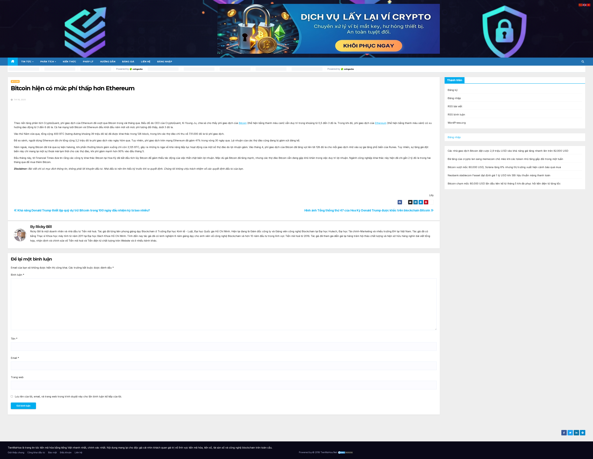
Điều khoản (65, 452)
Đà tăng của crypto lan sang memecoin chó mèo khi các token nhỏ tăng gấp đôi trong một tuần (505, 159)
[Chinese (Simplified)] (581, 4)
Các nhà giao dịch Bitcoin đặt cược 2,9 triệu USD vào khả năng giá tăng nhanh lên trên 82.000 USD (508, 150)
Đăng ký (453, 90)
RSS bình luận (456, 114)
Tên (14, 338)
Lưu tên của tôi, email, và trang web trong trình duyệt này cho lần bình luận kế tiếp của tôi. (68, 396)
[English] (585, 4)
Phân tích (47, 61)
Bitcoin (15, 81)
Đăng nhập (164, 61)
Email (15, 357)
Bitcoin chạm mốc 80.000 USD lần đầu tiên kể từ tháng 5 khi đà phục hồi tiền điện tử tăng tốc (504, 183)
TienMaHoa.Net (328, 452)
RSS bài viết (455, 106)
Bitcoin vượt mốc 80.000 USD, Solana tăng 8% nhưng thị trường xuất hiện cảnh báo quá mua (504, 167)
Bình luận (17, 274)
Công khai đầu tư (36, 452)
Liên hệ (145, 61)
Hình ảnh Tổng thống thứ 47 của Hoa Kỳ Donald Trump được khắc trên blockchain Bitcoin (367, 210)
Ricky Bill (44, 226)
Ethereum (380, 123)
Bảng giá (128, 61)
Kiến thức (69, 61)
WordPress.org (457, 122)
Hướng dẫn (108, 61)
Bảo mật (52, 452)
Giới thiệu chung (16, 452)
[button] (583, 61)
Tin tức (26, 61)
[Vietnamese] (589, 4)
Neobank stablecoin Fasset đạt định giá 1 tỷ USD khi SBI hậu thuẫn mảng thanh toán (499, 175)
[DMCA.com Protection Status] (345, 452)
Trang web (17, 377)
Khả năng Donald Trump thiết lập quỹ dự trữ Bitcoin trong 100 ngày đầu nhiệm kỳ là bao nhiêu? (83, 210)
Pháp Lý (88, 61)
